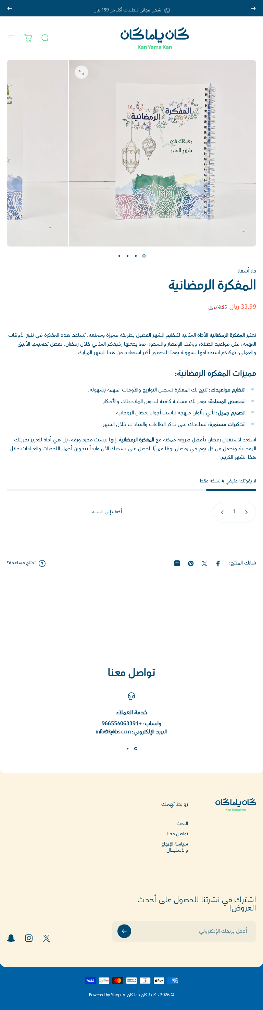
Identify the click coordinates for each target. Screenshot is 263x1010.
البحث (182, 824)
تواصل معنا (177, 834)
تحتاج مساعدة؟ (21, 563)
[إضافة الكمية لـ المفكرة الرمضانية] (221, 512)
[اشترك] (124, 931)
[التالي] (9, 8)
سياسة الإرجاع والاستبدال (174, 847)
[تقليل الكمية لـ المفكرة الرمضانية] (248, 512)
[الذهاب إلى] (144, 256)
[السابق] (253, 8)
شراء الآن (131, 537)
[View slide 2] (127, 749)
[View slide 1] (136, 749)
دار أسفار (247, 271)
